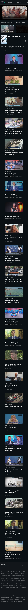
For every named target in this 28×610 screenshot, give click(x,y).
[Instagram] (22, 565)
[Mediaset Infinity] (3, 2)
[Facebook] (18, 565)
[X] (26, 565)
